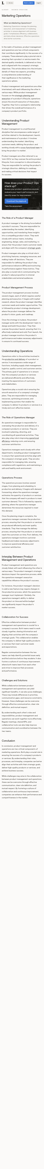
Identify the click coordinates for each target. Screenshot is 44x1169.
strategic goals (34, 248)
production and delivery (15, 359)
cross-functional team (30, 147)
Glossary (5, 9)
